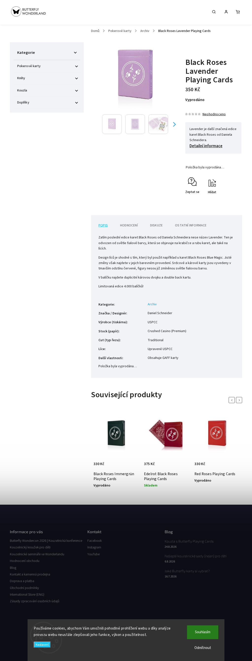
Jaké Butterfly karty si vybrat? (187, 571)
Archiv (152, 304)
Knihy (21, 78)
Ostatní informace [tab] (190, 225)
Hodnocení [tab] (129, 225)
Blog (13, 567)
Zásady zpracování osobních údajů (34, 601)
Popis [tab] (103, 225)
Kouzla (22, 90)
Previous (232, 400)
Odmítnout (202, 647)
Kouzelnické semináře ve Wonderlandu (37, 554)
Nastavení (42, 644)
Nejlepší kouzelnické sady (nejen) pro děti (196, 556)
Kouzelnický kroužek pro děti (30, 547)
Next (240, 400)
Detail (98, 459)
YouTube (93, 554)
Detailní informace (205, 146)
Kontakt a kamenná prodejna (30, 574)
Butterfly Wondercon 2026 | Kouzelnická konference (46, 540)
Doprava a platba (22, 581)
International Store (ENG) (27, 594)
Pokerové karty (29, 66)
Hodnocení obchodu (24, 560)
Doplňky (23, 102)
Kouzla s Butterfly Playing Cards (189, 541)
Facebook (94, 540)
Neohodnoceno (214, 114)
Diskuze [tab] (156, 225)
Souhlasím (202, 632)
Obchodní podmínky (24, 588)
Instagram (94, 547)
